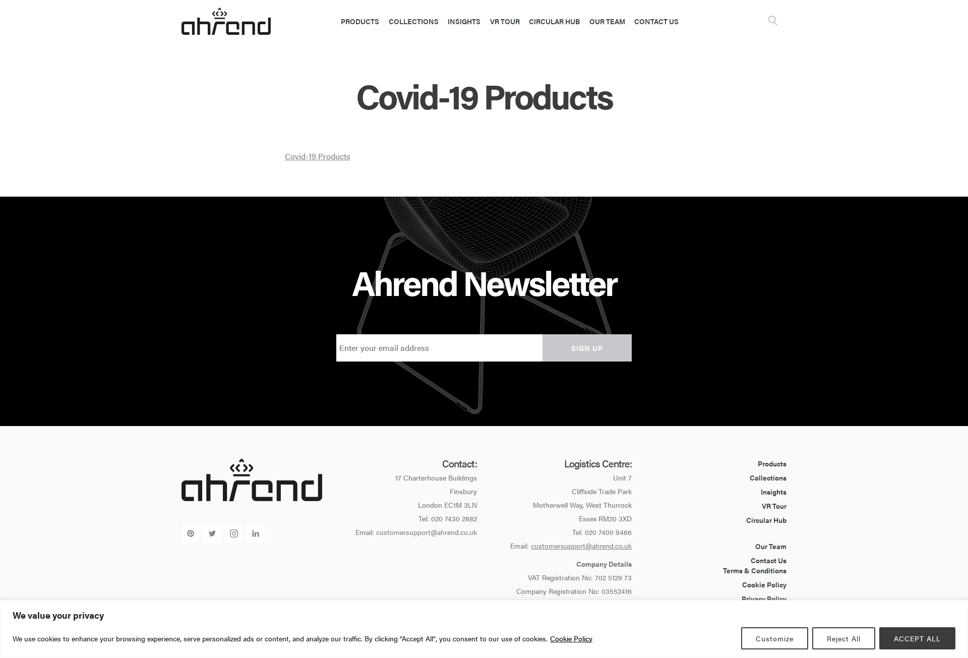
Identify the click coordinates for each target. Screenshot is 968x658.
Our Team (607, 21)
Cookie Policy (571, 638)
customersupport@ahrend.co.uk (426, 532)
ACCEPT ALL (917, 638)
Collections (414, 21)
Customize (775, 638)
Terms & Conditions (754, 570)
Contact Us (656, 21)
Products (360, 21)
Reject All (844, 638)
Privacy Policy (764, 598)
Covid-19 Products (317, 156)
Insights (464, 21)
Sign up (587, 348)
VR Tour (505, 21)
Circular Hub (554, 21)
